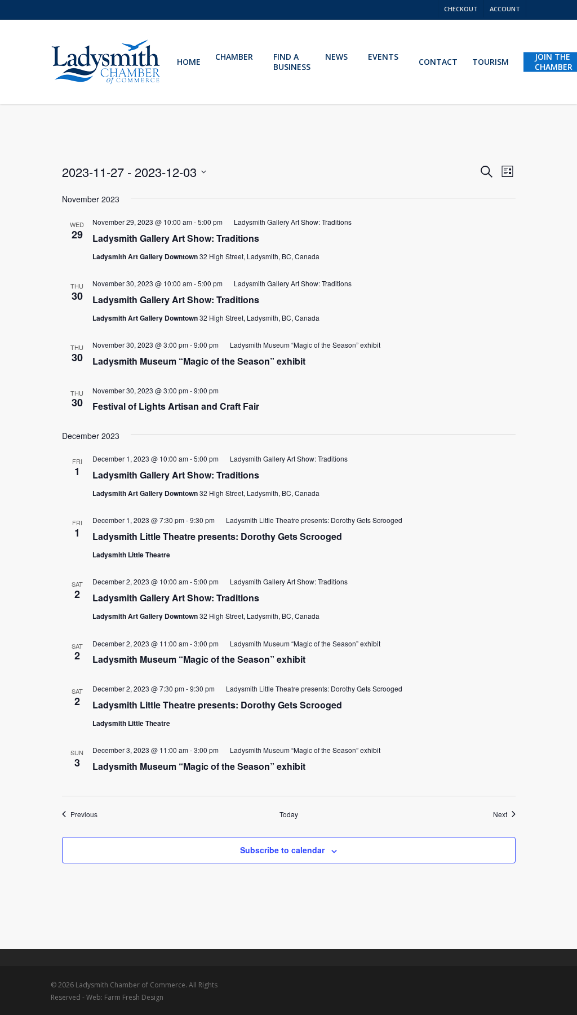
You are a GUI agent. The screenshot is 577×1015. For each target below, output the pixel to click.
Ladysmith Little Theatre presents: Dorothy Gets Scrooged (217, 536)
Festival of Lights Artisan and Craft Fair (175, 406)
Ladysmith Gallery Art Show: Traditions (175, 238)
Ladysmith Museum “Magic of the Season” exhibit (198, 360)
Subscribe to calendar (282, 850)
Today (288, 814)
